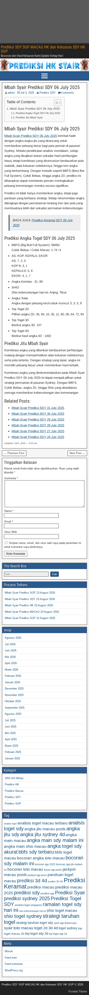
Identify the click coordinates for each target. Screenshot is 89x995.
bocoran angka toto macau (41, 858)
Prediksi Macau (14, 790)
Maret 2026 (11, 669)
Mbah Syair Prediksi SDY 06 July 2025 (42, 87)
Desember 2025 (14, 688)
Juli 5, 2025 (27, 92)
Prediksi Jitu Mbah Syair (29, 117)
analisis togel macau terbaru (43, 823)
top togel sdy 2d (36, 933)
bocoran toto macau (25, 869)
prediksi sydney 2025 (27, 898)
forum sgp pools (53, 869)
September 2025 (14, 707)
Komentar (11, 478)
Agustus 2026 (13, 637)
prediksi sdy (27, 892)
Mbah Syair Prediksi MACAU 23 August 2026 (32, 611)
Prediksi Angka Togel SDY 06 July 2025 (38, 113)
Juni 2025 (10, 726)
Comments (67, 92)
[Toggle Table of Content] (55, 102)
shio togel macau (62, 910)
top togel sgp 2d (58, 933)
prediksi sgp (47, 893)
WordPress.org (14, 970)
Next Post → (77, 453)
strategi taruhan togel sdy (34, 922)
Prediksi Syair (70, 892)
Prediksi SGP (13, 803)
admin (11, 92)
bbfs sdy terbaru (36, 852)
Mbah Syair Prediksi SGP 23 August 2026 (30, 592)
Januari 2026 (12, 682)
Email (8, 521)
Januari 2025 (12, 758)
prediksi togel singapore (28, 905)
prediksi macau (40, 887)
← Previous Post (14, 453)
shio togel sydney (23, 916)
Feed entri (11, 957)
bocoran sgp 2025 (45, 864)
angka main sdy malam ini (55, 840)
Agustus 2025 (13, 713)
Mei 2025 (10, 733)
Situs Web (10, 531)
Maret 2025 (11, 745)
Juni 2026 (10, 650)
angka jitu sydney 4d (42, 834)
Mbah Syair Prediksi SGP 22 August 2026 (30, 618)
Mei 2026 (10, 656)
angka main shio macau (25, 846)
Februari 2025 (13, 752)
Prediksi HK (12, 784)
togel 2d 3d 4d (46, 928)
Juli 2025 (10, 720)
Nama (8, 510)
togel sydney (68, 928)
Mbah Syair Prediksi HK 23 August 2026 (29, 605)
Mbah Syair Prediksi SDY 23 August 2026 (30, 599)
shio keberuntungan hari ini (32, 911)
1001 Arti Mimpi (14, 778)
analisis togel (10, 823)
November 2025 (14, 695)
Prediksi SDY (48, 92)
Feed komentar (14, 963)
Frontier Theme (78, 991)
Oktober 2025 (13, 701)
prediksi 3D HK (55, 881)
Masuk (9, 951)
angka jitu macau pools (45, 829)
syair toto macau (18, 928)
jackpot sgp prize (37, 875)
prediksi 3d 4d (32, 880)
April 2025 (11, 739)
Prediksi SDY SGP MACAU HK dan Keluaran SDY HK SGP (43, 49)
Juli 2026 (10, 644)
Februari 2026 (13, 675)
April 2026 (11, 663)
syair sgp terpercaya (65, 923)
